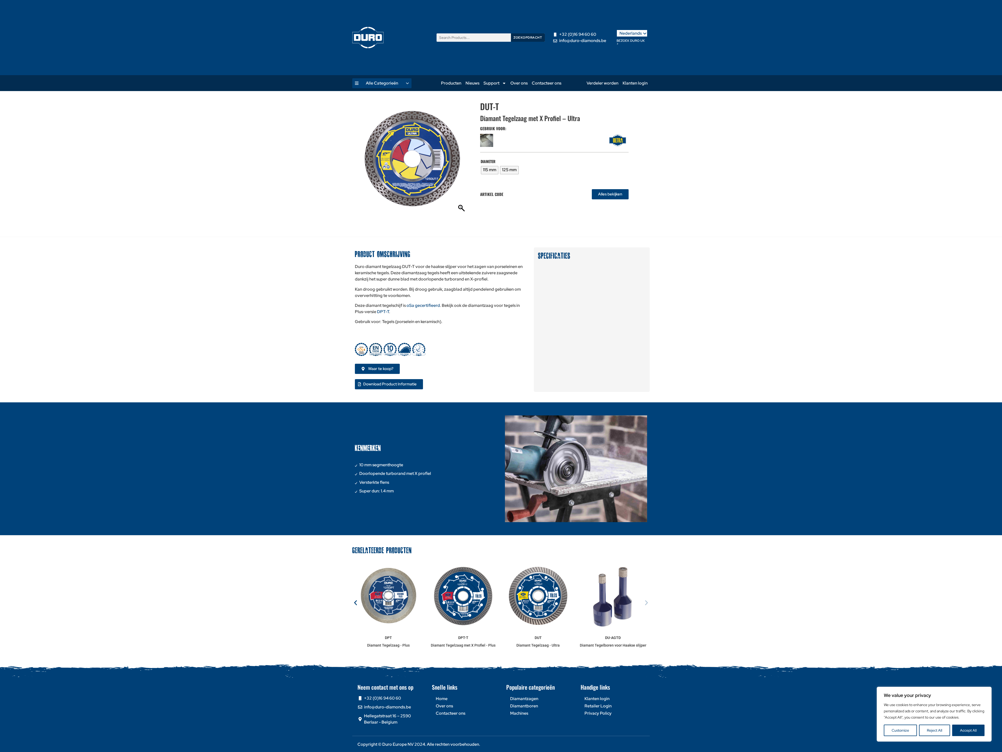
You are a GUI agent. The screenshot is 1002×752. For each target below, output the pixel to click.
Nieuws (472, 83)
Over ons (519, 83)
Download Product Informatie (390, 384)
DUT (538, 638)
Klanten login (635, 83)
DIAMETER (488, 161)
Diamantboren (524, 706)
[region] (934, 714)
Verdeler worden (602, 83)
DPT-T (383, 311)
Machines (519, 713)
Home (442, 698)
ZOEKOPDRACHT (528, 37)
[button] (355, 603)
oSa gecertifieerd (423, 305)
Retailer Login (598, 706)
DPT (388, 638)
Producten (451, 83)
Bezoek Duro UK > (631, 42)
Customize (900, 730)
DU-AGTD (613, 638)
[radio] (489, 170)
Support (491, 83)
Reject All (934, 730)
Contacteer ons (546, 83)
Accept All (968, 730)
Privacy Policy (598, 713)
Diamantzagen (524, 698)
